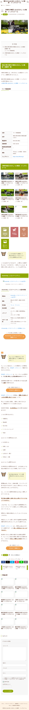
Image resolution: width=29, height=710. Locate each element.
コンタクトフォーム (23, 703)
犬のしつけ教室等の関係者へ (14, 705)
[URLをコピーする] (26, 562)
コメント (5, 645)
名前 (4, 662)
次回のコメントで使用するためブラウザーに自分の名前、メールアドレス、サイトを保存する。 (15, 678)
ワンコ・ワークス (15, 305)
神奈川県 (5, 14)
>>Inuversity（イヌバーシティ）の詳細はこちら (13, 328)
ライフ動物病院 (11, 50)
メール (5, 668)
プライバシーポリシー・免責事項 (12, 703)
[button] (3, 562)
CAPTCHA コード (6, 684)
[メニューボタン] (1, 2)
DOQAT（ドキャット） (16, 368)
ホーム (3, 703)
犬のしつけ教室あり (15, 555)
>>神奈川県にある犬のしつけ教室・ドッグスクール (14, 83)
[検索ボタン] (28, 2)
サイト (4, 673)
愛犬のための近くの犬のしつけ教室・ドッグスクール (14, 1)
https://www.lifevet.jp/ (18, 156)
